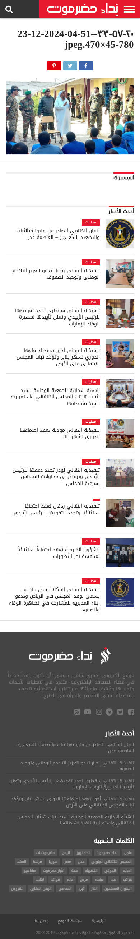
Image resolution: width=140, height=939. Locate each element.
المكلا (21, 861)
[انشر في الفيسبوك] (86, 63)
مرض (84, 879)
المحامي (65, 888)
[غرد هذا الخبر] (70, 63)
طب (113, 879)
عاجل (128, 852)
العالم (127, 870)
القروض (17, 888)
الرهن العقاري (41, 888)
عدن (81, 861)
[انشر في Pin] (54, 63)
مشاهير (30, 870)
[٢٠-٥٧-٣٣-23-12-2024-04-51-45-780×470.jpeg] (70, 152)
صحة (74, 870)
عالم (70, 879)
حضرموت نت (45, 852)
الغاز (94, 888)
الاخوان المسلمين (118, 888)
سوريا (53, 861)
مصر (68, 861)
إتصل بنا (41, 921)
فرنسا (37, 861)
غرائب (127, 879)
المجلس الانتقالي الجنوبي (111, 861)
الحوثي (110, 870)
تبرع (81, 888)
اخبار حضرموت (53, 870)
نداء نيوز (83, 852)
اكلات (40, 879)
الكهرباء (91, 870)
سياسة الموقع (70, 921)
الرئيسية (99, 921)
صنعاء (99, 879)
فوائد (55, 879)
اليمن (66, 852)
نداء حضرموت (107, 852)
